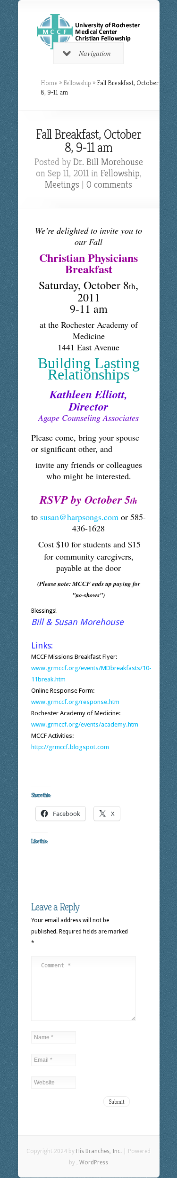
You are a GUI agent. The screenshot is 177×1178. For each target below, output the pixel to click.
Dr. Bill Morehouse (108, 162)
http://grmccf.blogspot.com (70, 747)
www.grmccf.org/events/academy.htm (84, 724)
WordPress (93, 1162)
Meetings (62, 184)
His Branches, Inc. (99, 1151)
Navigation (95, 53)
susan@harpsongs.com (79, 516)
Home (49, 83)
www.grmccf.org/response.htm (75, 701)
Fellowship (77, 83)
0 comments (109, 184)
